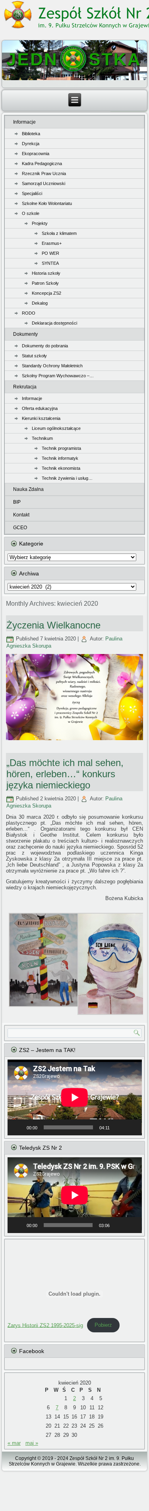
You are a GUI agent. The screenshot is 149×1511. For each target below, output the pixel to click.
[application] (75, 1097)
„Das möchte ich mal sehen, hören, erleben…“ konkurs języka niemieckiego (65, 773)
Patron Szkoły (45, 283)
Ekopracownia (35, 153)
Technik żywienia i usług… (67, 478)
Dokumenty (25, 334)
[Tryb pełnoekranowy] (131, 1127)
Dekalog (40, 303)
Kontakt (21, 515)
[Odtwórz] (18, 1127)
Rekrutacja (25, 387)
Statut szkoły (34, 355)
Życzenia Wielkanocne (53, 625)
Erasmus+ (52, 243)
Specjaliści (32, 193)
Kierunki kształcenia (41, 418)
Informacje (24, 122)
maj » (31, 1443)
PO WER (50, 253)
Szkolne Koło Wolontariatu (47, 203)
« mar (14, 1443)
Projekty (40, 223)
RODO (28, 313)
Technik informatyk (60, 458)
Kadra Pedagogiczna (42, 163)
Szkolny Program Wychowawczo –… (58, 375)
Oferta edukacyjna (40, 408)
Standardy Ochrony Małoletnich (52, 365)
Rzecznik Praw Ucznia (44, 173)
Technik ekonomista (61, 468)
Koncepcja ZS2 (46, 293)
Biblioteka (31, 133)
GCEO (20, 527)
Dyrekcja (30, 143)
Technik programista (61, 448)
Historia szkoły (46, 273)
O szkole (30, 213)
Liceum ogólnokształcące (56, 428)
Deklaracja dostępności (54, 323)
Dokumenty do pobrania (45, 345)
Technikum (42, 438)
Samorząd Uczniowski (43, 183)
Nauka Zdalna (28, 489)
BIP (17, 502)
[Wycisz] (118, 1127)
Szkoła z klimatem (59, 233)
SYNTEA (50, 263)
